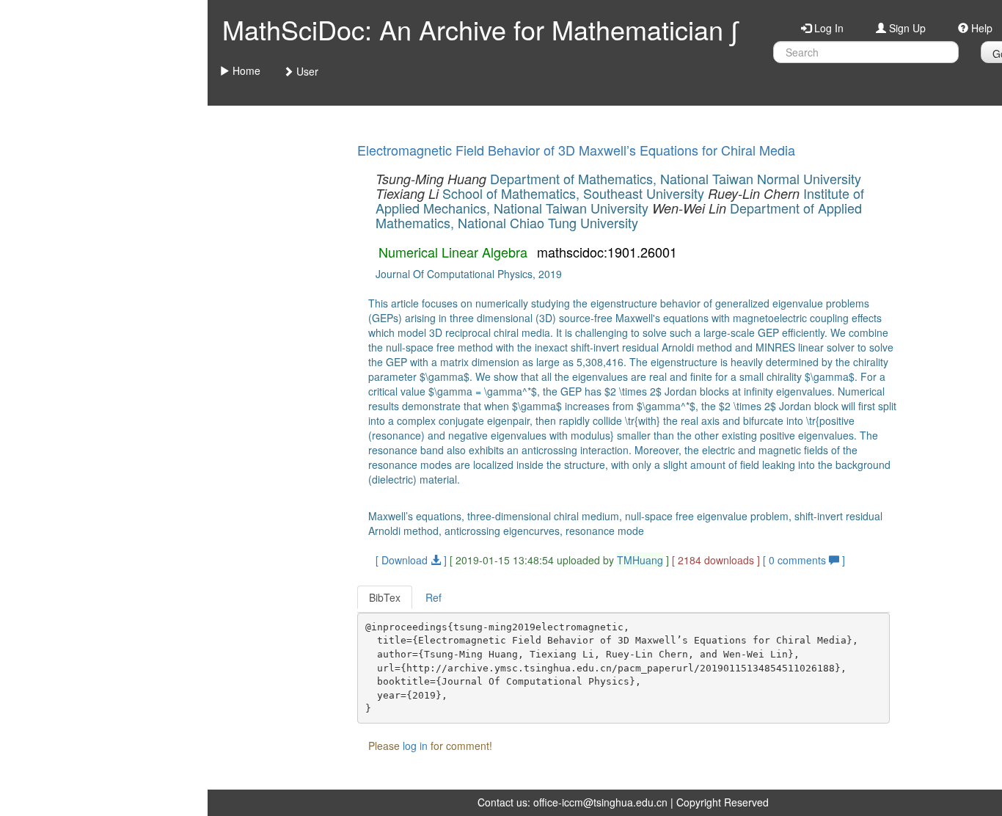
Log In (827, 28)
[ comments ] (804, 560)
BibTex (385, 597)
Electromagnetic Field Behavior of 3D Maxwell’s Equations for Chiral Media (576, 149)
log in (415, 745)
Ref (433, 597)
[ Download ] (411, 560)
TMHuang (640, 560)
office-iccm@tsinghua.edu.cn (600, 802)
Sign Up (906, 28)
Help (980, 28)
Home (245, 70)
